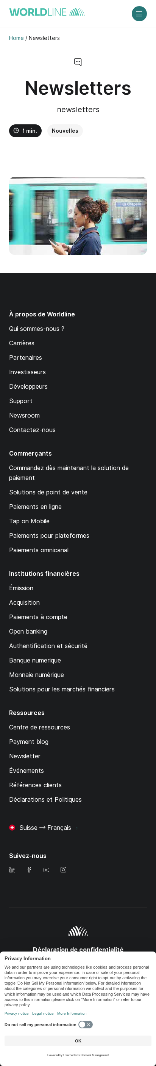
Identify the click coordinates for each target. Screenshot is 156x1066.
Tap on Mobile (29, 521)
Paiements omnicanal (39, 550)
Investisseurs (27, 372)
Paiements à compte (38, 617)
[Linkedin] (12, 870)
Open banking (28, 631)
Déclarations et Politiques (45, 799)
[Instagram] (63, 870)
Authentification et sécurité (48, 646)
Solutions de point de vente (48, 492)
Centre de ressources (39, 727)
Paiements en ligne (35, 506)
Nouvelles (65, 131)
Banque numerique (35, 660)
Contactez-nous (32, 430)
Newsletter (25, 756)
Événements (26, 770)
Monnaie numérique (36, 674)
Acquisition (24, 602)
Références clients (35, 785)
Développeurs (28, 386)
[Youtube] (46, 870)
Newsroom (24, 415)
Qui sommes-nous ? (36, 328)
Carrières (21, 343)
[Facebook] (29, 870)
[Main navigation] (139, 13)
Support (21, 401)
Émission (21, 588)
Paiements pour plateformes (49, 535)
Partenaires (25, 357)
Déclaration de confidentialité (78, 949)
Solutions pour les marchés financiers (62, 689)
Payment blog (28, 741)
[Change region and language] (75, 828)
